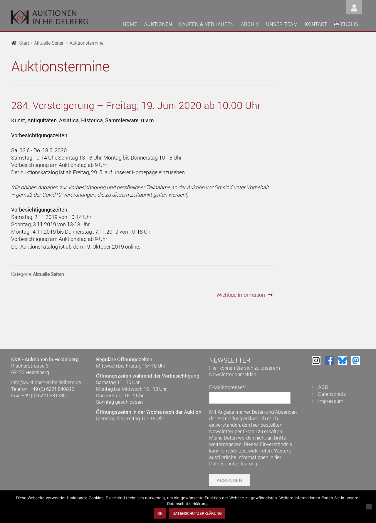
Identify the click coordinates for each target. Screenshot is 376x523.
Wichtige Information (240, 295)
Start (24, 43)
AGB (323, 386)
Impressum (330, 401)
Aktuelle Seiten (49, 43)
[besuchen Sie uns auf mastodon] (355, 360)
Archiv (250, 24)
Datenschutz (332, 393)
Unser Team (282, 24)
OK (159, 513)
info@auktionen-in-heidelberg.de (46, 382)
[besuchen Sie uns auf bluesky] (342, 360)
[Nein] (369, 506)
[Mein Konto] (354, 6)
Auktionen (158, 24)
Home (130, 24)
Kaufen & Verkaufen (206, 24)
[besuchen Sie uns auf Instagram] (316, 360)
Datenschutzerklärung (233, 463)
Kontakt (316, 24)
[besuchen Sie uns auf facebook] (329, 360)
